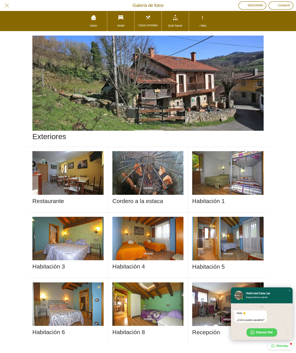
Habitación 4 (128, 266)
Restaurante (48, 201)
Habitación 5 (208, 266)
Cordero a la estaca (137, 201)
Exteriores (49, 136)
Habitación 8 (128, 332)
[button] (289, 290)
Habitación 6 (48, 332)
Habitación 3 (48, 266)
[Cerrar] (7, 5)
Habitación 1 (208, 201)
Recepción (206, 332)
